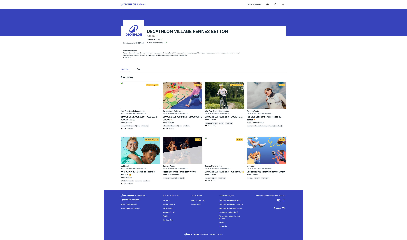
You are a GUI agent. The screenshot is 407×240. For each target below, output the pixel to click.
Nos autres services (171, 195)
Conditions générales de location (230, 208)
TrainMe (165, 216)
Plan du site (223, 226)
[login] (283, 4)
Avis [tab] (138, 69)
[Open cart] (275, 4)
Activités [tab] (124, 69)
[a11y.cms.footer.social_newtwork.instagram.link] (278, 200)
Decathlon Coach (169, 204)
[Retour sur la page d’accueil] (133, 4)
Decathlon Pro (168, 220)
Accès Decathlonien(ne (129, 204)
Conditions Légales (226, 195)
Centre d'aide (196, 195)
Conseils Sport (168, 208)
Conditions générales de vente (229, 200)
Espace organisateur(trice (130, 200)
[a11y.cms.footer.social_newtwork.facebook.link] (283, 200)
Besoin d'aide (195, 204)
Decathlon (166, 200)
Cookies (221, 222)
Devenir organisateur (254, 4)
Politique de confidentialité (228, 212)
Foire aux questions (198, 200)
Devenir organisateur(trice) (130, 208)
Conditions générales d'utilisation (231, 204)
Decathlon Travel (169, 212)
